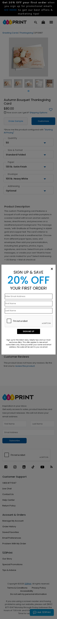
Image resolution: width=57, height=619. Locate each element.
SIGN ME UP (28, 331)
